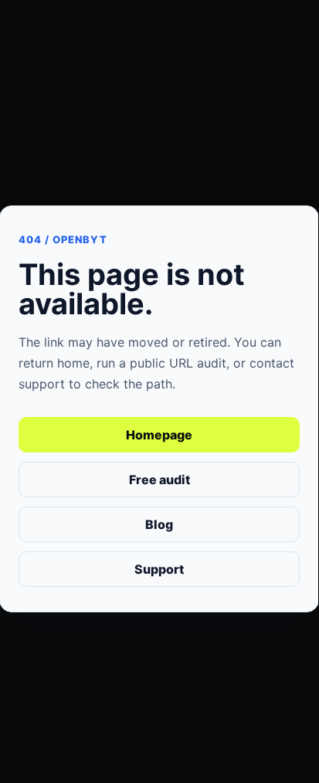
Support (159, 569)
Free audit (159, 479)
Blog (159, 524)
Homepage (159, 434)
